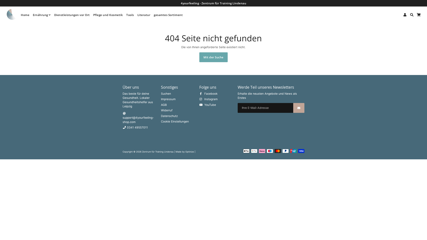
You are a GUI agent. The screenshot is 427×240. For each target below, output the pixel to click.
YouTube (209, 104)
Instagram (210, 99)
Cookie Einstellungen (175, 121)
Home (25, 15)
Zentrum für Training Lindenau (158, 151)
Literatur (143, 15)
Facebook (210, 93)
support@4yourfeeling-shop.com (138, 120)
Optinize (190, 151)
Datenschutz (169, 116)
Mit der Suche (213, 57)
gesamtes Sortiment (168, 15)
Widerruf (166, 110)
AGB (164, 104)
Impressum (168, 99)
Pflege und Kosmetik (108, 15)
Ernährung (41, 15)
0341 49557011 (137, 127)
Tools (130, 15)
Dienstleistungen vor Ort (72, 15)
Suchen (166, 93)
